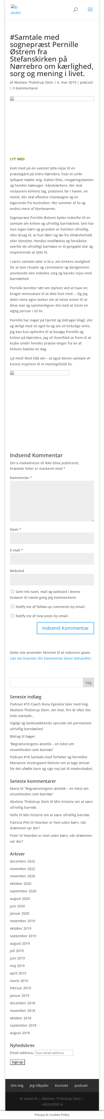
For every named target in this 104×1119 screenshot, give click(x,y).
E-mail (16, 550)
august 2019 (20, 943)
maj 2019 (17, 965)
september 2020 (23, 891)
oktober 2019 (20, 928)
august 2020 (20, 898)
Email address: (22, 1052)
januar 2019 (19, 995)
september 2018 (23, 1025)
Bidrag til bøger (22, 736)
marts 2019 (19, 980)
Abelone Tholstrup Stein (33, 82)
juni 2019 (17, 958)
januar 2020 (19, 913)
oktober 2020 (20, 883)
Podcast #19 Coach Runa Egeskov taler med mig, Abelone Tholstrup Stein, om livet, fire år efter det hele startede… (50, 710)
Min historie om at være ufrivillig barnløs (56, 815)
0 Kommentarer (25, 88)
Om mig (17, 1085)
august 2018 (20, 1033)
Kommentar (21, 477)
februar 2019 (20, 988)
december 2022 (22, 861)
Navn (15, 529)
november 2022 (22, 868)
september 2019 (23, 936)
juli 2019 (17, 950)
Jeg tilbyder (39, 1085)
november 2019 (22, 921)
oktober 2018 (20, 1018)
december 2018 (22, 1003)
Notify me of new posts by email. (42, 616)
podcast (86, 82)
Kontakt (61, 1085)
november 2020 (22, 876)
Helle (14, 815)
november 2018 (22, 1010)
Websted (17, 570)
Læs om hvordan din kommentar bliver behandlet (50, 658)
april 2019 (18, 973)
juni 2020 (17, 906)
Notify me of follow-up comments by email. (50, 606)
